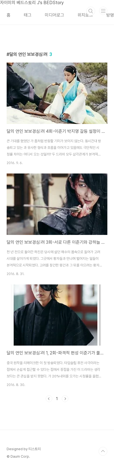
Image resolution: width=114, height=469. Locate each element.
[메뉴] (103, 11)
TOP (103, 451)
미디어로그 (54, 15)
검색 (91, 11)
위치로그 (85, 15)
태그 (28, 15)
